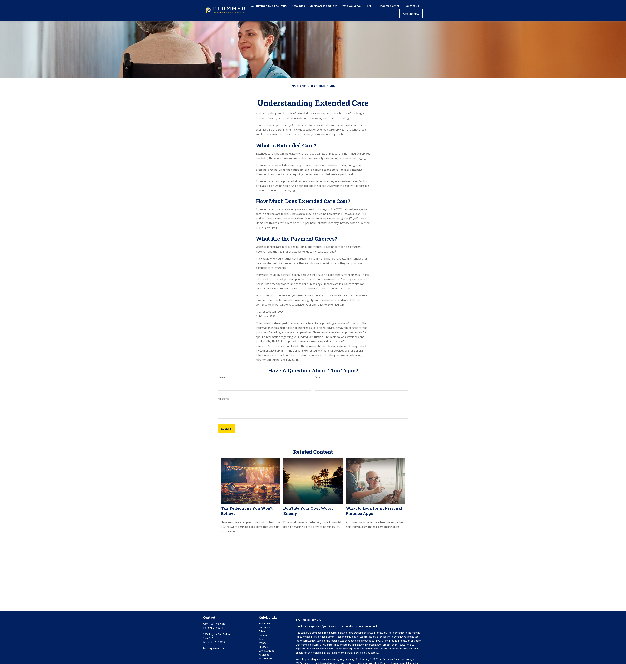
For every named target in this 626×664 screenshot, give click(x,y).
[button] (268, 5)
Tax (261, 639)
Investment (265, 627)
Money (262, 642)
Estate (262, 631)
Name (221, 377)
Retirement (265, 623)
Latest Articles (266, 650)
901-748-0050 (218, 623)
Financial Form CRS (311, 619)
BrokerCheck (370, 626)
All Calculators (266, 658)
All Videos (264, 654)
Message (223, 399)
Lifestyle (263, 646)
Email (318, 377)
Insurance (264, 635)
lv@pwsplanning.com (214, 648)
